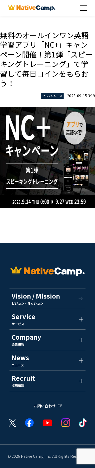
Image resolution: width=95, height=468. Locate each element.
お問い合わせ (45, 406)
